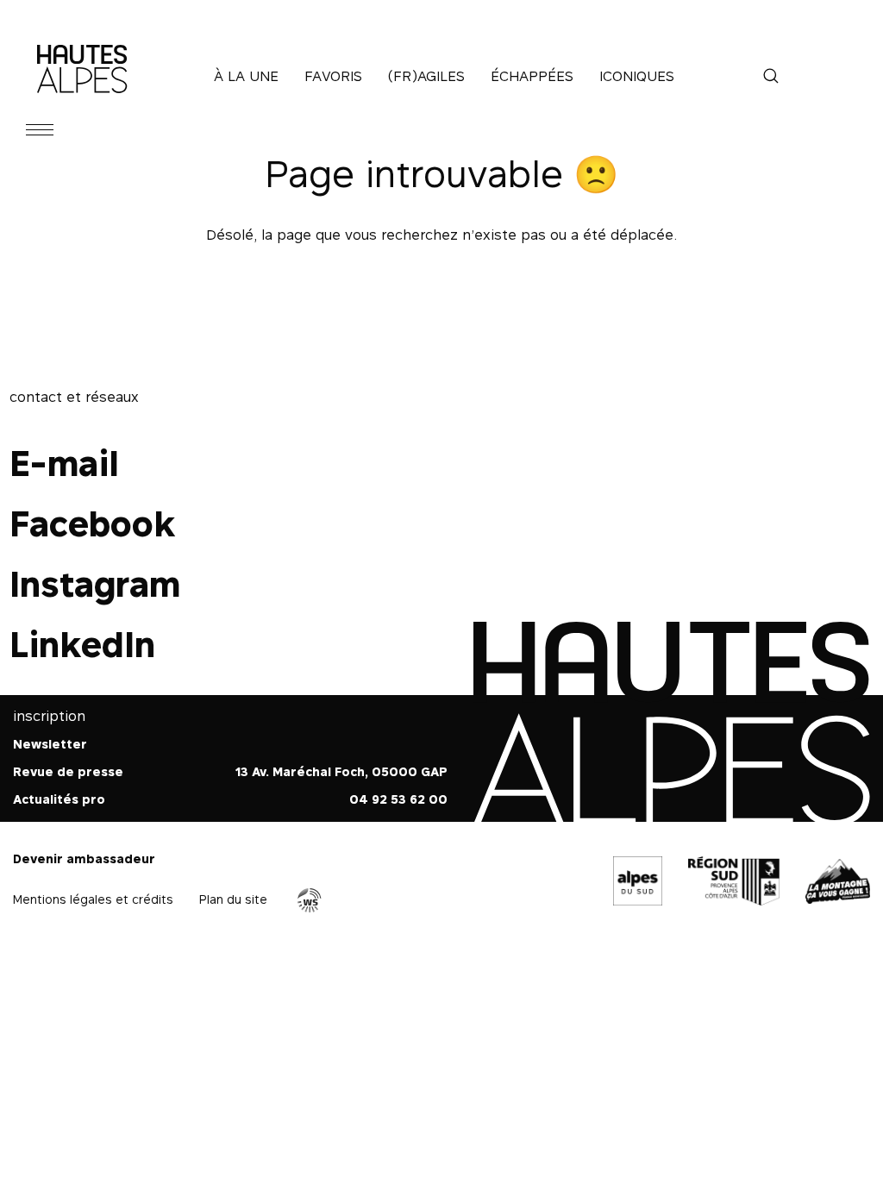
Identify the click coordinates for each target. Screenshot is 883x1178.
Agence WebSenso (309, 900)
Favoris (333, 76)
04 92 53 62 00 (398, 799)
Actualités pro (59, 799)
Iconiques (636, 76)
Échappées (532, 76)
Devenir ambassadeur (84, 858)
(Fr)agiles (426, 76)
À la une (246, 76)
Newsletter (50, 743)
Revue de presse (68, 771)
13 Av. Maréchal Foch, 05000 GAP (341, 771)
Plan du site (233, 899)
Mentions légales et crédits (93, 899)
